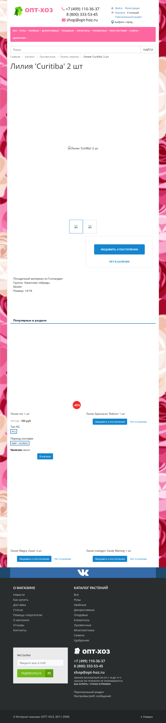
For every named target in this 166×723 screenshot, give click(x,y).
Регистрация (132, 8)
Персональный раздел (128, 16)
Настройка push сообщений (92, 696)
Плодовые (81, 615)
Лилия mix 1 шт (20, 414)
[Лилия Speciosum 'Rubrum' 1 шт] (120, 368)
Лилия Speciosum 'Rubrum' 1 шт (105, 414)
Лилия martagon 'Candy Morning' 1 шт (108, 551)
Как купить (20, 600)
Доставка (19, 605)
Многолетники (84, 630)
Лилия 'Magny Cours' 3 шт (26, 551)
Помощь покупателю (27, 615)
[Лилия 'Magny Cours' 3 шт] (45, 505)
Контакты (20, 630)
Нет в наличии (119, 261)
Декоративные (84, 610)
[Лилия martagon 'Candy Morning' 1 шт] (120, 505)
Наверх (147, 716)
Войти (119, 8)
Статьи (18, 610)
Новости (19, 595)
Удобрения (81, 640)
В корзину (45, 456)
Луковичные (82, 625)
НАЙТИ (148, 49)
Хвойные (80, 605)
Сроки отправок (100, 683)
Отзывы (18, 625)
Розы (77, 600)
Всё (76, 595)
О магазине (21, 620)
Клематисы (81, 620)
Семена (79, 635)
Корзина (120, 12)
